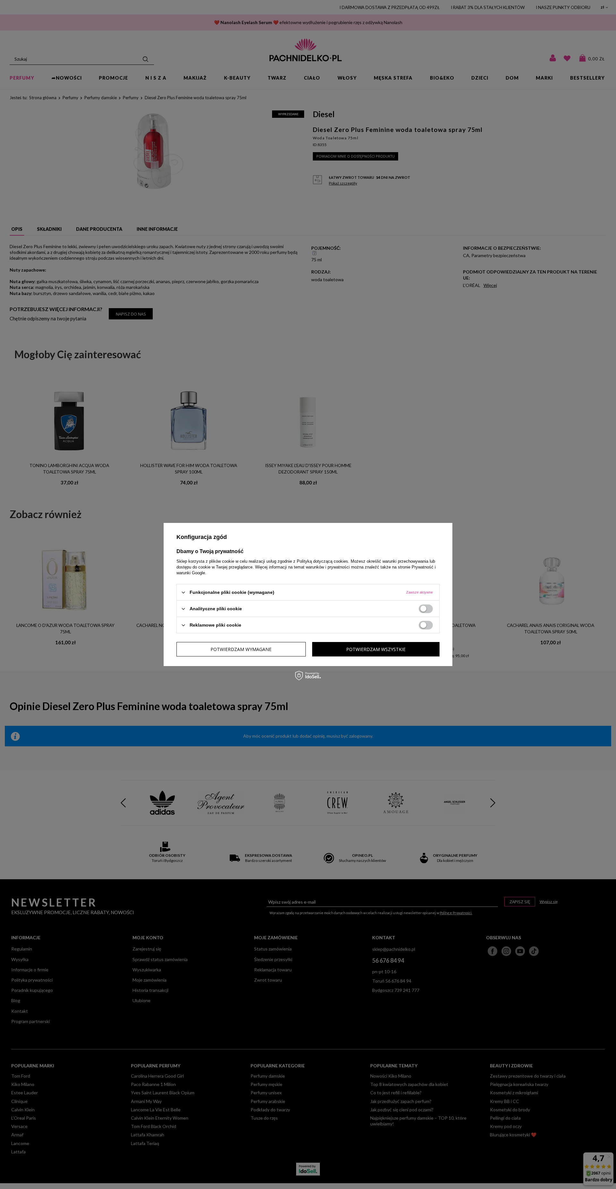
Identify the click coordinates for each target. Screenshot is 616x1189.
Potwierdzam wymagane (240, 649)
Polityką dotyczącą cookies (322, 561)
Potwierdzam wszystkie (376, 649)
